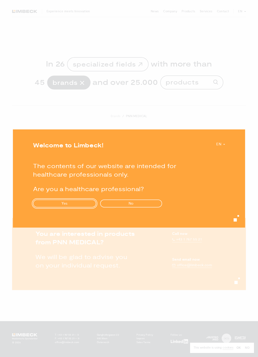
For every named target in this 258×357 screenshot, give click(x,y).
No (131, 203)
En (218, 144)
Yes (64, 203)
